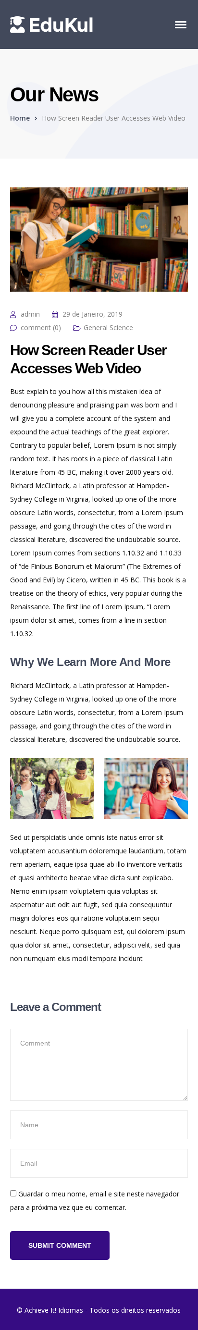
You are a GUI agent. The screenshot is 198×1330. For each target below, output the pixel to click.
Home (20, 118)
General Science (108, 327)
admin (30, 314)
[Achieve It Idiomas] (51, 23)
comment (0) (41, 327)
